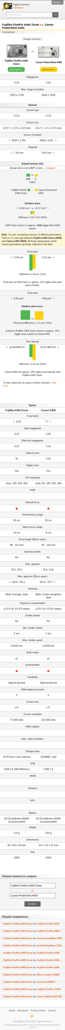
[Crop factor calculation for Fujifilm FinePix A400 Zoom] (13, 421)
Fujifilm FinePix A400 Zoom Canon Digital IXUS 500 (32, 996)
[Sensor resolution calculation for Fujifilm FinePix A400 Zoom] (9, 140)
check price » (16, 69)
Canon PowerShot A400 (49, 62)
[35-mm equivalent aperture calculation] (9, 582)
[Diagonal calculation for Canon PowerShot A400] (53, 152)
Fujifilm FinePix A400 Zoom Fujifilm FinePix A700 (31, 953)
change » (51, 168)
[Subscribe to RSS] (31, 1015)
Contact (52, 1010)
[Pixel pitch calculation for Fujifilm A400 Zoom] (11, 257)
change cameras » (32, 39)
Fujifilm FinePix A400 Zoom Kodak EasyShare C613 (32, 945)
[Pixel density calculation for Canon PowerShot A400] (58, 347)
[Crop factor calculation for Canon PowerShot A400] (50, 421)
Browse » (57, 2)
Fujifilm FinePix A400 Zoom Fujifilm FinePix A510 (31, 923)
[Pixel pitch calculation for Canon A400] (53, 257)
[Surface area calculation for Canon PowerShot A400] (48, 208)
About (12, 1010)
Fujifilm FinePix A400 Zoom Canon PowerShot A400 (32, 938)
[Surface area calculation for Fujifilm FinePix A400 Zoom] (16, 208)
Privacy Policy (38, 1010)
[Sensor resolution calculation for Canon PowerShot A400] (55, 140)
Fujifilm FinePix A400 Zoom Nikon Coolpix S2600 (31, 974)
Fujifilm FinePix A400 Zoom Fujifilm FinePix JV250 (32, 989)
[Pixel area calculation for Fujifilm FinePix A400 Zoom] (11, 298)
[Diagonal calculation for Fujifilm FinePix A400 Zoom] (11, 152)
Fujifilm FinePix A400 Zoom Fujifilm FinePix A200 (31, 967)
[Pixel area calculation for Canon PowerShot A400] (53, 298)
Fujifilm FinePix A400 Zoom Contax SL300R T (29, 982)
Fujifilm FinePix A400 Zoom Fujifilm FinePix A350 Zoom (34, 960)
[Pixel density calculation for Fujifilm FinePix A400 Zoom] (7, 347)
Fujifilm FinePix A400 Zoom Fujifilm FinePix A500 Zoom (34, 931)
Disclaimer (22, 1010)
